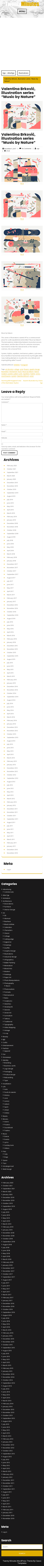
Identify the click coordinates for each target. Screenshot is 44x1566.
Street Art (7, 1013)
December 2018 (12, 523)
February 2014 (12, 720)
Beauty (5, 1037)
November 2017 (12, 567)
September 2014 (12, 697)
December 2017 (12, 564)
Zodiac (6, 1113)
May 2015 (10, 669)
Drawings (7, 945)
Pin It (22, 183)
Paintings (7, 974)
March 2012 (11, 799)
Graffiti (7, 948)
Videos (6, 1148)
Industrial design (10, 957)
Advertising (7, 889)
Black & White (9, 924)
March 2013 (11, 758)
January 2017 (11, 601)
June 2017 (10, 584)
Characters (8, 930)
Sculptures (8, 1001)
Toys (4, 1163)
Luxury (6, 1101)
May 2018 (10, 547)
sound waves (6, 376)
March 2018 (11, 554)
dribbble (17, 365)
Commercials (9, 892)
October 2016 (11, 612)
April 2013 (10, 754)
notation (4, 374)
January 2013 (11, 765)
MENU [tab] (22, 11)
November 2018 (12, 527)
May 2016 (10, 629)
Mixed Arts (8, 968)
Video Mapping (9, 1027)
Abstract (7, 918)
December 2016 (12, 605)
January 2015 (11, 683)
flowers (26, 369)
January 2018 (11, 561)
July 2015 (10, 663)
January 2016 (11, 642)
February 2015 (12, 680)
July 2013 (10, 744)
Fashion (6, 1048)
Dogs (6, 1157)
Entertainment (8, 1045)
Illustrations (23, 73)
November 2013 (12, 731)
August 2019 (11, 496)
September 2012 (12, 778)
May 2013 (10, 751)
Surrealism (8, 1016)
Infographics (9, 960)
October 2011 (11, 816)
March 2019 (11, 513)
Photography (9, 983)
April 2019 (10, 510)
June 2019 (10, 503)
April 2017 (10, 591)
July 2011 (10, 826)
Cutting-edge (9, 939)
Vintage (7, 1030)
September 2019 (12, 493)
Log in (9, 869)
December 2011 (12, 809)
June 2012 (10, 788)
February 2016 (12, 639)
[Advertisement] (22, 41)
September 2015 (12, 656)
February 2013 (12, 761)
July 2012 (10, 785)
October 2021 (11, 469)
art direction (9, 369)
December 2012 (12, 768)
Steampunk (8, 1007)
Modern (7, 971)
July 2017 (10, 581)
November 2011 (12, 812)
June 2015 (10, 666)
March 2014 (11, 717)
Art (4, 913)
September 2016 (12, 615)
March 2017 (11, 595)
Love (6, 1098)
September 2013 (12, 737)
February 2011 (12, 843)
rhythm (32, 374)
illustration (5, 372)
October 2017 (11, 571)
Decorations (8, 904)
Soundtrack (8, 1128)
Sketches (7, 1004)
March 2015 (11, 676)
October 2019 (11, 489)
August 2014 (11, 700)
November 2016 (12, 608)
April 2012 (10, 795)
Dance (6, 1136)
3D (5, 915)
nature (36, 372)
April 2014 (10, 714)
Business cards (10, 1066)
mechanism (13, 372)
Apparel (7, 1051)
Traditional (8, 1021)
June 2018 (10, 544)
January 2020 (11, 479)
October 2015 (11, 652)
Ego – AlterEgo (8, 73)
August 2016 (11, 618)
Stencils (7, 1010)
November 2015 (12, 649)
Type (6, 1080)
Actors (6, 1122)
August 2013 (11, 741)
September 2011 (12, 819)
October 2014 (11, 693)
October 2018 (11, 530)
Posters (7, 1125)
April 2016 (10, 632)
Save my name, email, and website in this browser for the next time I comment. (21, 448)
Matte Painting (9, 963)
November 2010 (12, 853)
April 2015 (10, 673)
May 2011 (10, 833)
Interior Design (9, 910)
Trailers (7, 1130)
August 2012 (11, 782)
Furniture (7, 907)
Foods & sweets (10, 1092)
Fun (4, 1054)
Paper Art (7, 977)
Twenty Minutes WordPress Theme (18, 1561)
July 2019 (10, 500)
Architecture (7, 901)
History (7, 1095)
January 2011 (11, 846)
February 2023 (12, 466)
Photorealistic (9, 989)
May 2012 (10, 792)
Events (6, 1139)
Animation (6, 898)
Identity (5, 1060)
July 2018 (10, 540)
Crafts (5, 1042)
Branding (7, 1063)
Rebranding (8, 1077)
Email (3, 431)
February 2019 (12, 517)
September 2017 (12, 574)
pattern (16, 374)
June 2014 (10, 707)
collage (16, 369)
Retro (6, 998)
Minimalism (8, 966)
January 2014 (11, 724)
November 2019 (12, 486)
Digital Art (7, 942)
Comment (5, 402)
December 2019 (12, 483)
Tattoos (7, 1019)
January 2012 (11, 805)
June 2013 (10, 748)
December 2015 (12, 646)
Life (4, 1087)
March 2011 (11, 839)
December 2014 (12, 686)
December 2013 (12, 727)
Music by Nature (28, 372)
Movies (5, 1119)
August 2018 (11, 537)
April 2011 (10, 836)
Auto (6, 1089)
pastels (10, 374)
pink (20, 374)
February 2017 (12, 598)
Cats (6, 1154)
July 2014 (10, 703)
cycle (21, 369)
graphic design (35, 369)
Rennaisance (9, 995)
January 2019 (11, 520)
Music (5, 1134)
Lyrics (6, 1142)
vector (31, 376)
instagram (24, 365)
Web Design (7, 1169)
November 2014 (12, 690)
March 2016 (11, 635)
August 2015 (11, 659)
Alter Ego (6, 895)
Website (4, 438)
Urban (6, 1110)
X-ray (6, 1033)
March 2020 (11, 476)
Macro (8, 986)
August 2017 (11, 578)
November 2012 (12, 771)
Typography (8, 1024)
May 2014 (10, 710)
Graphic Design (10, 951)
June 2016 (10, 625)
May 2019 (10, 506)
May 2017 (10, 588)
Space (5, 1160)
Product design (9, 1074)
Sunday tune (9, 1145)
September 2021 (12, 472)
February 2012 (12, 802)
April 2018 (10, 550)
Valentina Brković (23, 376)
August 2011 (11, 822)
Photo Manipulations (12, 980)
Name (4, 425)
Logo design (8, 1069)
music (20, 372)
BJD (4, 1039)
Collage (7, 936)
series (38, 374)
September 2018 (12, 533)
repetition (26, 374)
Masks (5, 1116)
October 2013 (11, 734)
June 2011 (10, 829)
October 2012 (11, 775)
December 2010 (12, 850)
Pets (4, 1151)
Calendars (8, 927)
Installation (7, 1084)
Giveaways (7, 1057)
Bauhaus (7, 921)
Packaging (8, 1072)
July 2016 (10, 622)
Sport (6, 1107)
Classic (6, 933)
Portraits (7, 992)
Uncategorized (8, 1166)
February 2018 (12, 557)
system (13, 376)
